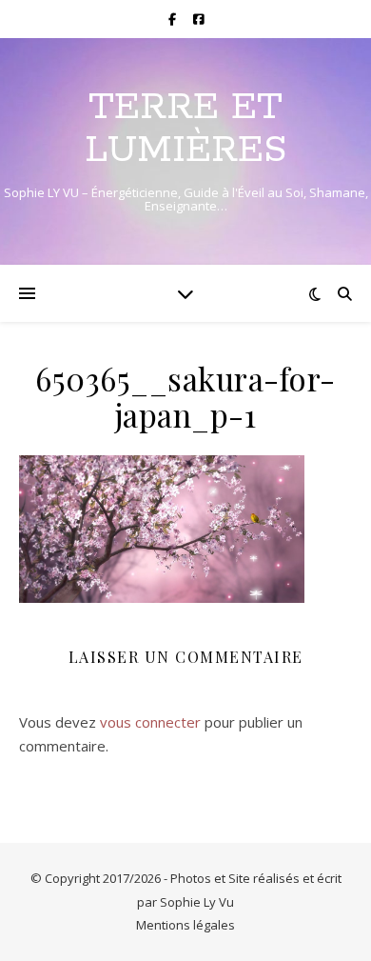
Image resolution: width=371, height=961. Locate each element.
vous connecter (150, 721)
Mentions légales (185, 924)
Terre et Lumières (185, 128)
